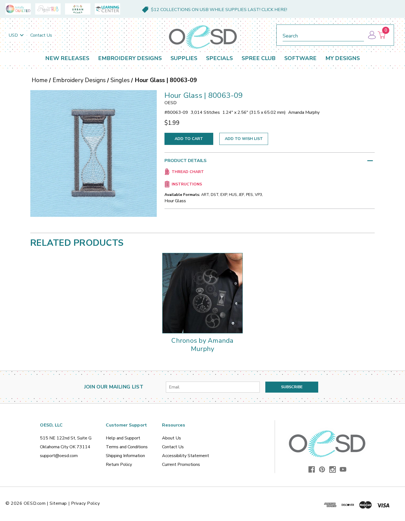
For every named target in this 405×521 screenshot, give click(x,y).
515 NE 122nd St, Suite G (65, 438)
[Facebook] (311, 469)
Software (300, 58)
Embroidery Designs (130, 58)
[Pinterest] (322, 469)
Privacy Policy (85, 503)
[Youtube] (343, 469)
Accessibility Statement (185, 456)
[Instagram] (332, 469)
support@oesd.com (59, 456)
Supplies (184, 58)
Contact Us (41, 35)
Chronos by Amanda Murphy (202, 344)
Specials (219, 58)
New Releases (67, 58)
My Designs (342, 58)
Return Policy (119, 464)
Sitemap (58, 503)
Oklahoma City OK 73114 (65, 447)
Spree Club (259, 58)
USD (14, 35)
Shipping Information (125, 456)
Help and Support (123, 438)
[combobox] (323, 34)
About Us (171, 438)
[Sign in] (371, 35)
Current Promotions (181, 464)
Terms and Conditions (127, 447)
